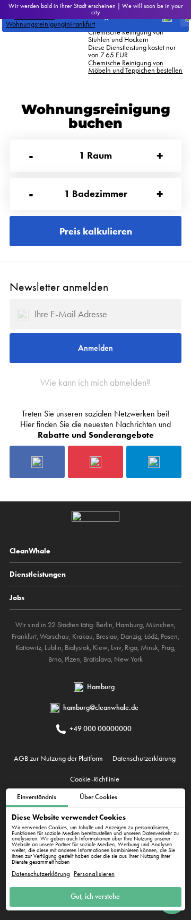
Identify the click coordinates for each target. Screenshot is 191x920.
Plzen (72, 659)
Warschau (54, 636)
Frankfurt (24, 636)
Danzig (130, 636)
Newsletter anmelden (59, 286)
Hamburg (129, 624)
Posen (169, 636)
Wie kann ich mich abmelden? (95, 382)
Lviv (116, 647)
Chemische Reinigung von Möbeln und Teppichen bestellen (135, 66)
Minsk (149, 647)
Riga (131, 647)
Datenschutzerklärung (41, 874)
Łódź (151, 636)
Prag (167, 647)
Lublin (53, 647)
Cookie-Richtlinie (94, 779)
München (160, 624)
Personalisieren (94, 874)
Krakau (82, 636)
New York (128, 659)
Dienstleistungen (38, 574)
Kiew (100, 647)
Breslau (106, 636)
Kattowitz (28, 647)
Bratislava (97, 659)
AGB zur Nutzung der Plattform (58, 758)
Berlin (104, 624)
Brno (55, 659)
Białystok (77, 647)
